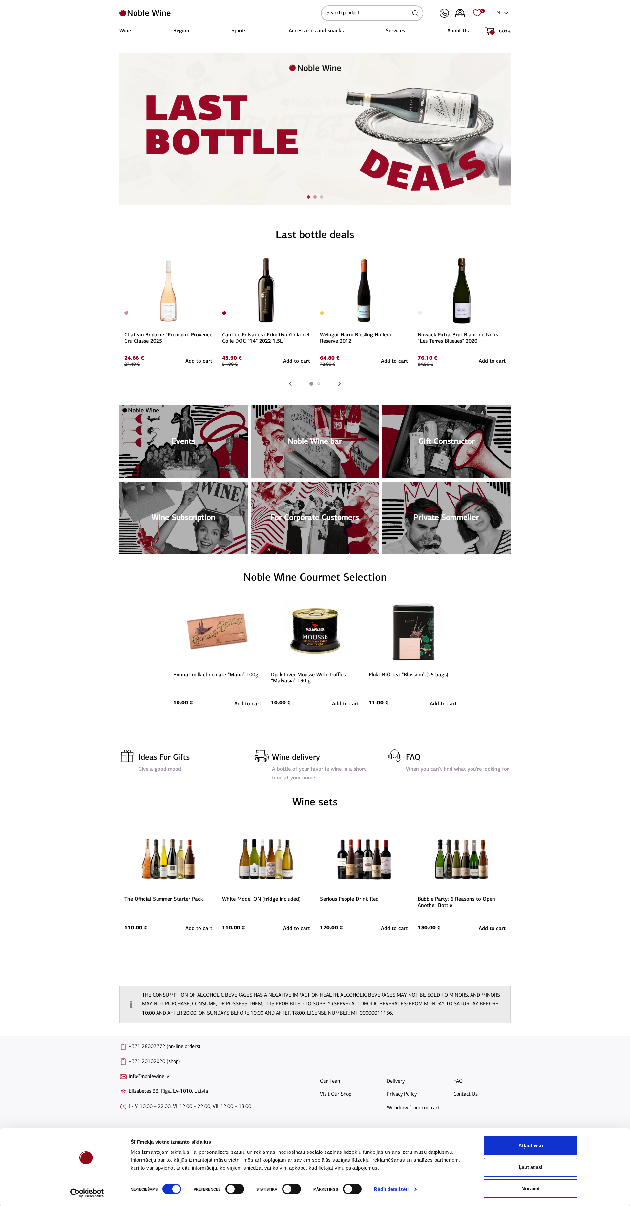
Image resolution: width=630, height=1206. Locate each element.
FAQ (413, 758)
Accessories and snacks (316, 30)
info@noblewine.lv (149, 1076)
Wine (125, 30)
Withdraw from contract (413, 1107)
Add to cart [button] (198, 361)
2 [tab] (315, 197)
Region (181, 30)
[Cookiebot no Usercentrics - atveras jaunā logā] (87, 1193)
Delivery (396, 1081)
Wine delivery (296, 758)
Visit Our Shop (335, 1094)
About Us (458, 30)
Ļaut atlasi (530, 1167)
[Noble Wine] (218, 13)
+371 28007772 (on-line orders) (164, 1046)
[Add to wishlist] (211, 259)
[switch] (233, 1189)
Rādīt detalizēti (391, 1189)
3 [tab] (321, 197)
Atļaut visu (530, 1145)
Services (395, 30)
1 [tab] (308, 197)
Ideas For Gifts (164, 758)
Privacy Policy (402, 1094)
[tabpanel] (315, 129)
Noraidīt (530, 1188)
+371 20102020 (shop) (154, 1061)
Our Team (331, 1081)
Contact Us (465, 1094)
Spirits (238, 30)
